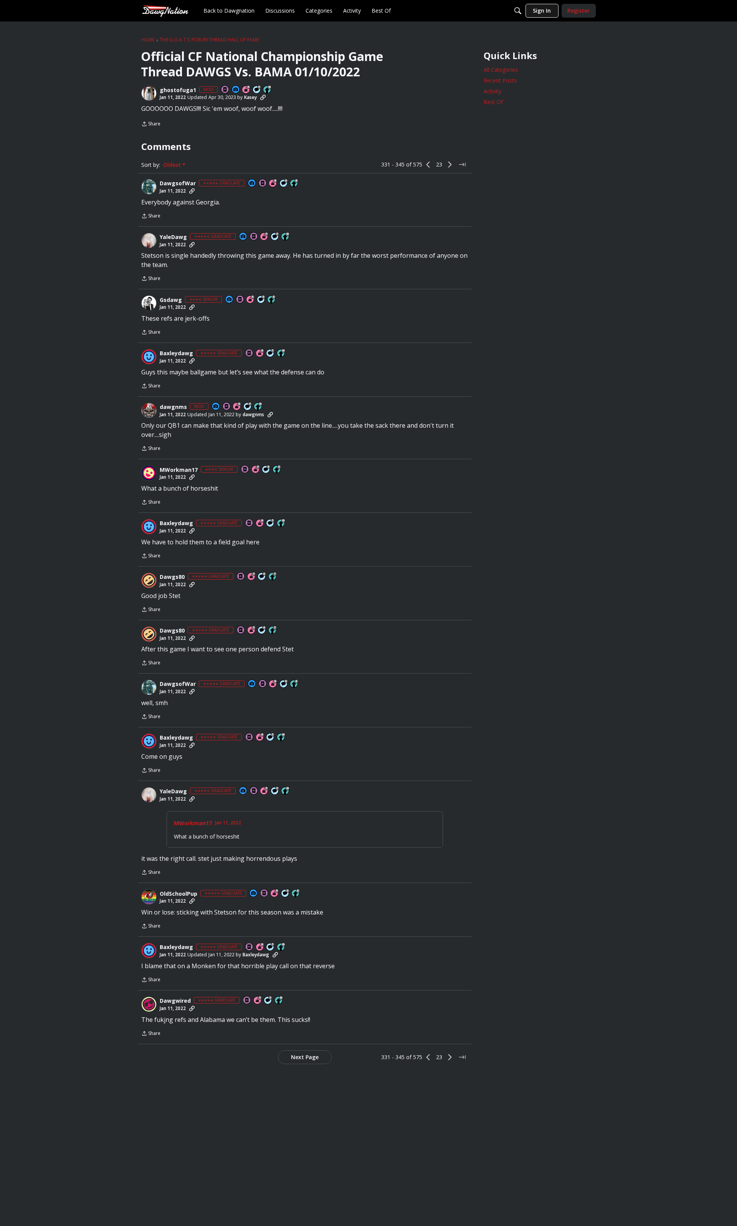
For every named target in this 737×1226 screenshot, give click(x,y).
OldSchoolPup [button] (178, 893)
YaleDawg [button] (173, 237)
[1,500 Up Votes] (273, 576)
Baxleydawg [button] (176, 353)
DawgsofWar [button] (178, 183)
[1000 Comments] (284, 183)
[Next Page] (450, 164)
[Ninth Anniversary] (246, 90)
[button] (149, 93)
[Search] (518, 11)
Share (150, 124)
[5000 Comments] (257, 90)
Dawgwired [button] (175, 1000)
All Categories (501, 69)
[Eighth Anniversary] (273, 183)
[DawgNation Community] (165, 10)
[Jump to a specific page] (462, 164)
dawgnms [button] (173, 407)
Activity (492, 91)
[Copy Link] (263, 97)
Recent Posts (500, 80)
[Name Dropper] (225, 90)
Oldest (172, 165)
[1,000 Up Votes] (296, 893)
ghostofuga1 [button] (178, 90)
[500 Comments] (262, 576)
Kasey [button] (250, 97)
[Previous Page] (428, 164)
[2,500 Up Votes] (294, 183)
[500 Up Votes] (271, 299)
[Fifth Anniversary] (250, 299)
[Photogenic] (236, 90)
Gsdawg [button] (171, 300)
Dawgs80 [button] (172, 576)
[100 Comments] (261, 299)
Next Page (305, 1057)
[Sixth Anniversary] (260, 353)
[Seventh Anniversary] (264, 237)
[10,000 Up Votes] (267, 90)
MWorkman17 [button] (179, 469)
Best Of (493, 101)
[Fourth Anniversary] (274, 893)
